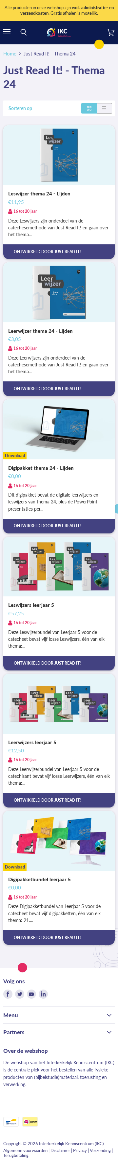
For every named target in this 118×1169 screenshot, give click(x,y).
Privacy (80, 1150)
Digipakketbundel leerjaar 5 (39, 879)
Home (9, 53)
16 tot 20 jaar (25, 211)
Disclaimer (60, 1150)
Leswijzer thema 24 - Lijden (39, 193)
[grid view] (89, 108)
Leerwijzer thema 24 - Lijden (40, 331)
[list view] (104, 108)
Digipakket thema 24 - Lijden (41, 468)
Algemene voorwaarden (25, 1150)
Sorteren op (20, 108)
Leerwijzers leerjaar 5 (32, 742)
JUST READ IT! (67, 251)
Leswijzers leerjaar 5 (31, 605)
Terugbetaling (16, 1155)
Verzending (100, 1150)
